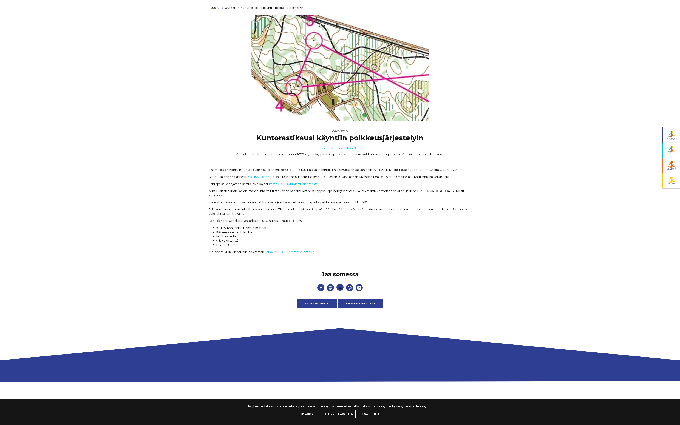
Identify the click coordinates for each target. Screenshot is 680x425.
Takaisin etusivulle (360, 303)
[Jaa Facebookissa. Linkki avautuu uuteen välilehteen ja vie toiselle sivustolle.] (321, 288)
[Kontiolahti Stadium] (671, 180)
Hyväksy (307, 414)
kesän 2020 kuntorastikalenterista (293, 184)
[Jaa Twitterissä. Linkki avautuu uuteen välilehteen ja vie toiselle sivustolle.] (340, 288)
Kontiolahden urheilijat (340, 148)
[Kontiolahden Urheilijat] (671, 165)
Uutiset (230, 8)
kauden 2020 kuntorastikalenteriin (289, 252)
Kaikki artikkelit (317, 303)
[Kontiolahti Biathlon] (671, 135)
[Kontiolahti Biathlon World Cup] (671, 150)
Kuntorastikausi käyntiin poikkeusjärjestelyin (271, 8)
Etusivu (214, 8)
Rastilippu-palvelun (261, 177)
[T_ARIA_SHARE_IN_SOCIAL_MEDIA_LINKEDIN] (359, 288)
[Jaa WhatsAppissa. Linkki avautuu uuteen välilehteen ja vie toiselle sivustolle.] (350, 288)
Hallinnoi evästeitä (338, 414)
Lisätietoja (370, 414)
